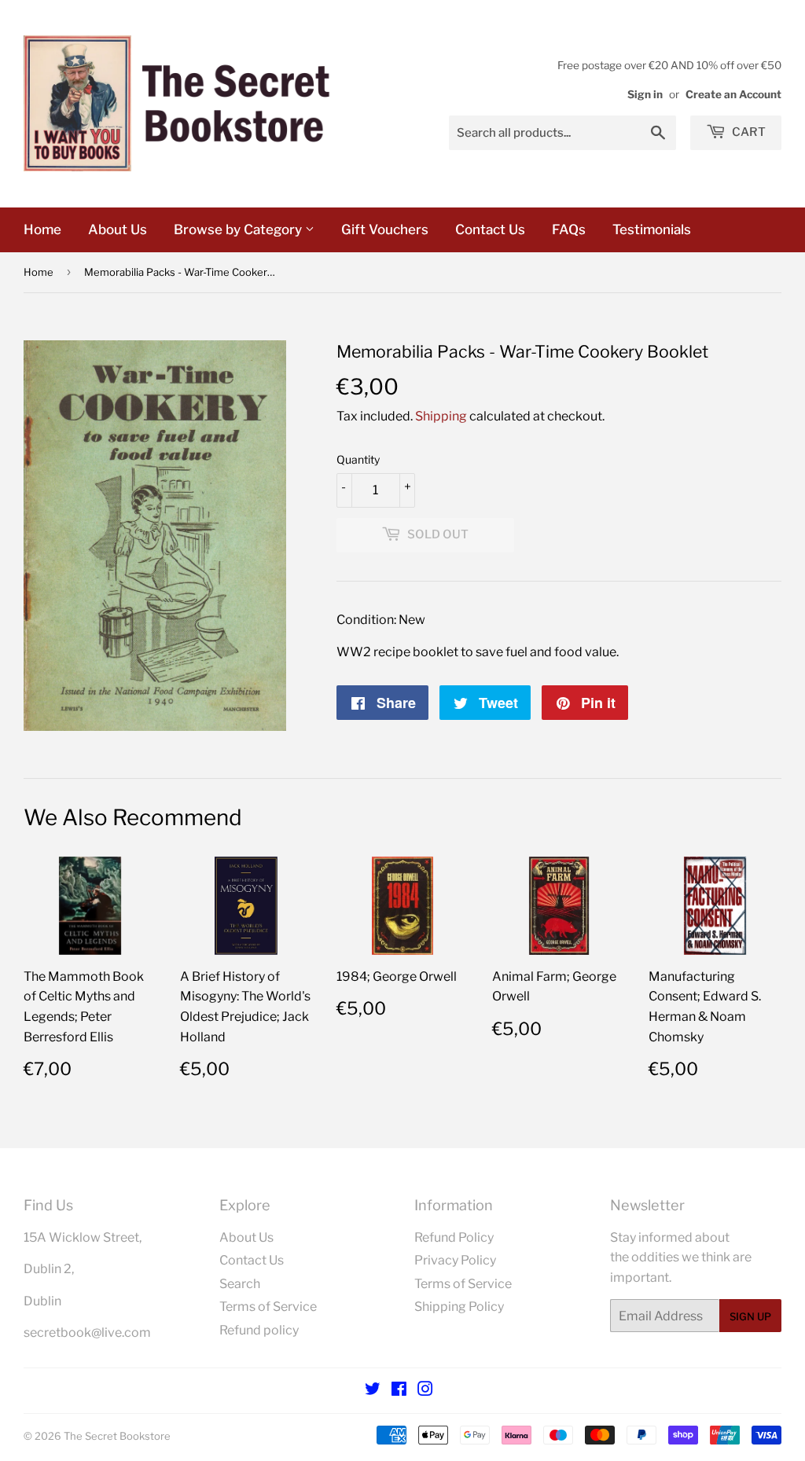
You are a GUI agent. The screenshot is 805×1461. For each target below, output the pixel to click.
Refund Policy (454, 1237)
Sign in (645, 94)
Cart (748, 132)
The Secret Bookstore (117, 1436)
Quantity (358, 459)
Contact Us (490, 229)
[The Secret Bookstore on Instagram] (425, 1390)
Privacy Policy (455, 1260)
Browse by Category (239, 229)
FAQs (569, 229)
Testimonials (651, 229)
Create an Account (733, 94)
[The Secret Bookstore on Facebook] (399, 1390)
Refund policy (259, 1330)
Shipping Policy (459, 1306)
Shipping (441, 416)
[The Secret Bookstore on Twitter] (372, 1390)
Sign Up (750, 1316)
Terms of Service (268, 1306)
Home (42, 229)
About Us (117, 229)
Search (239, 1283)
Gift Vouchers (384, 229)
